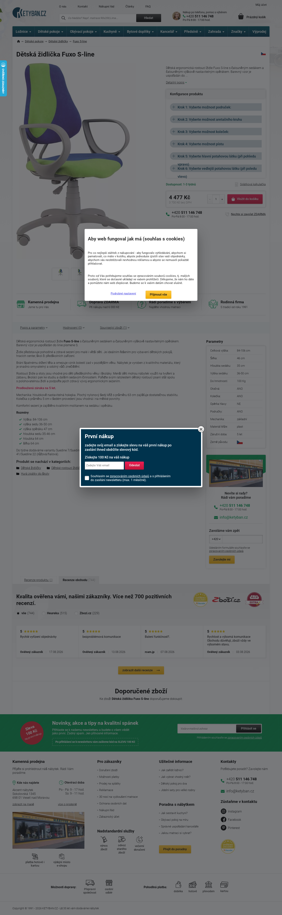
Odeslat (134, 465)
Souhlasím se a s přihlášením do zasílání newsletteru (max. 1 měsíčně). (131, 478)
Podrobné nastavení (123, 293)
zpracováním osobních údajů (129, 476)
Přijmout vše (158, 294)
